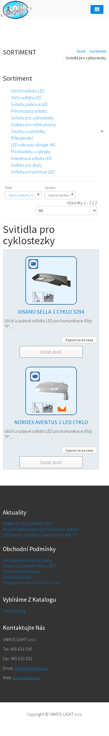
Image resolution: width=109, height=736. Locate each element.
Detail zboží (51, 352)
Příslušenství (22, 138)
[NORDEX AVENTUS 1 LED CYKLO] (51, 387)
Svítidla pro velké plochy (33, 124)
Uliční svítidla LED (26, 97)
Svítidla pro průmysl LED (32, 172)
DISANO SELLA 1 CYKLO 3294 (51, 311)
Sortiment (97, 51)
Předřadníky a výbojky (31, 151)
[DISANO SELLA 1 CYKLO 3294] (51, 277)
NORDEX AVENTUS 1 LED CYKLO (51, 422)
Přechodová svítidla (29, 111)
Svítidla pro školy (26, 165)
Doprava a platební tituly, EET (29, 566)
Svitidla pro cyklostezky (32, 118)
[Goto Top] (54, 722)
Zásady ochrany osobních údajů (31, 582)
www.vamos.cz (26, 677)
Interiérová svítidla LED (31, 158)
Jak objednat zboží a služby (27, 560)
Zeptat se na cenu (79, 340)
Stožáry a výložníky (28, 131)
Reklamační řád (17, 577)
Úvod (81, 51)
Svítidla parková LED (29, 104)
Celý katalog (14, 610)
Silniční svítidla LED (27, 91)
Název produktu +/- (22, 195)
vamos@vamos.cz (31, 668)
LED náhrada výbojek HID (33, 145)
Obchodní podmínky (21, 571)
